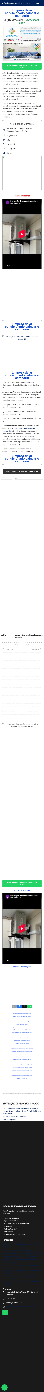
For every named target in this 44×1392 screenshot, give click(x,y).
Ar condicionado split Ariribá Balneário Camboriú (21, 1253)
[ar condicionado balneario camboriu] (22, 1024)
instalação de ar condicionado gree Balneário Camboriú (14, 668)
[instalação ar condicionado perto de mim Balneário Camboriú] (22, 1048)
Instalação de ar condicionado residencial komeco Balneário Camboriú (30, 676)
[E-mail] (4, 153)
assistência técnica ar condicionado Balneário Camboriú (9, 652)
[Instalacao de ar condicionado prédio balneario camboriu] (22, 1032)
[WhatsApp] (5, 1312)
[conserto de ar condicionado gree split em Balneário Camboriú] (22, 1011)
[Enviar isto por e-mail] (14, 1006)
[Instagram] (4, 149)
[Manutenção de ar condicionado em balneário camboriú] (22, 1038)
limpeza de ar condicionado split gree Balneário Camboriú (32, 703)
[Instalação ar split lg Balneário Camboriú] (22, 1043)
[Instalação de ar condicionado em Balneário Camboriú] (22, 1013)
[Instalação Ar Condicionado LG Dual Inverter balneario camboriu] (22, 1027)
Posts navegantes (9, 1119)
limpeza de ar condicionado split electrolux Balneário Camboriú (17, 703)
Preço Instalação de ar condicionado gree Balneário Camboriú (25, 711)
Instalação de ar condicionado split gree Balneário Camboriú (15, 687)
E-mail (9, 153)
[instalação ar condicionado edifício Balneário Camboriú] (22, 1067)
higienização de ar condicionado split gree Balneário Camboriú (22, 660)
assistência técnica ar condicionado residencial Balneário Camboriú (24, 652)
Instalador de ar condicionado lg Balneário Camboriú (33, 695)
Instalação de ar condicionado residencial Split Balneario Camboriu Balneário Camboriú (29, 679)
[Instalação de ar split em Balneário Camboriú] (22, 1081)
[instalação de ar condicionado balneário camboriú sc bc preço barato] (22, 800)
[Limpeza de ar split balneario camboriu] (22, 1062)
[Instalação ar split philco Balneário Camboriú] (22, 1040)
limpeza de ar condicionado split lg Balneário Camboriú (22, 706)
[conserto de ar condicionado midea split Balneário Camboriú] (22, 1070)
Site (8, 140)
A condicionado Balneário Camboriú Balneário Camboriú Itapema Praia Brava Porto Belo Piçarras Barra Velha (22, 1111)
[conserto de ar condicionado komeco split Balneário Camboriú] (22, 1019)
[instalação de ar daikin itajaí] (22, 1054)
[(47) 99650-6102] (4, 135)
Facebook (11, 144)
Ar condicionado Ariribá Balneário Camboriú (19, 1256)
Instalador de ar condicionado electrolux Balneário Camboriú (26, 692)
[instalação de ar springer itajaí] (22, 1078)
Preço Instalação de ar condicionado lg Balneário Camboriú (20, 714)
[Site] (4, 140)
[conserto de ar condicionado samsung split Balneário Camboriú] (22, 1073)
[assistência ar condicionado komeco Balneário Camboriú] (22, 1021)
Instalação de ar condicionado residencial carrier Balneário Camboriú (19, 671)
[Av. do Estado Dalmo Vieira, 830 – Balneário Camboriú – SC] (4, 130)
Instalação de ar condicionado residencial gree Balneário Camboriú (13, 676)
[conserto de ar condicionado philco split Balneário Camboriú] (22, 1075)
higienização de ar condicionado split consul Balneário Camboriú (13, 657)
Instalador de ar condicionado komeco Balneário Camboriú (19, 695)
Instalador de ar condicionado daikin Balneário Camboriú (12, 692)
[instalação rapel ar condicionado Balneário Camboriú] (22, 1016)
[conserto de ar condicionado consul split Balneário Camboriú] (22, 1051)
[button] (39, 3)
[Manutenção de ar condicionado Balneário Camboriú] (22, 1059)
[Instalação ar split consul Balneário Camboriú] (22, 1035)
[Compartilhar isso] (19, 1006)
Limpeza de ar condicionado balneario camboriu (22, 13)
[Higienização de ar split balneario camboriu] (22, 1046)
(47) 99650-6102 (13, 135)
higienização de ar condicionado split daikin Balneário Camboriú (29, 657)
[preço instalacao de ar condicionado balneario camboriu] (22, 1056)
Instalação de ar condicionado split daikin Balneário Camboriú (21, 684)
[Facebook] (4, 144)
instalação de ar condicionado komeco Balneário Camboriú (29, 668)
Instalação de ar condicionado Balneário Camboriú (21, 1250)
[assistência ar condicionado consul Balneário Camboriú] (22, 1065)
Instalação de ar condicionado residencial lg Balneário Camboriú (10, 679)
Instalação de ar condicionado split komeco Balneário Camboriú (30, 687)
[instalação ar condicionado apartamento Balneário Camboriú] (22, 1029)
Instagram (11, 148)
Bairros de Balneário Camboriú (14, 1116)
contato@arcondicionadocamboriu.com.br (21, 1307)
